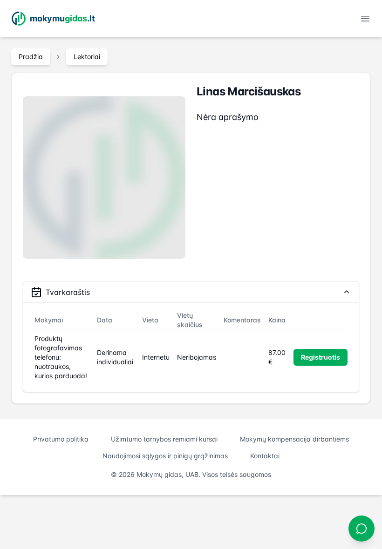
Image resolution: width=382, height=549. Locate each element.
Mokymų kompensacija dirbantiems (294, 439)
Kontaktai (265, 456)
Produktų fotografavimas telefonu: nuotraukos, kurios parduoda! (60, 357)
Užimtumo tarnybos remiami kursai (164, 439)
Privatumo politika (61, 439)
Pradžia (31, 56)
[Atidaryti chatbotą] (361, 529)
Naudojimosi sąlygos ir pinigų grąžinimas (165, 456)
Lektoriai (87, 56)
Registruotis (320, 357)
